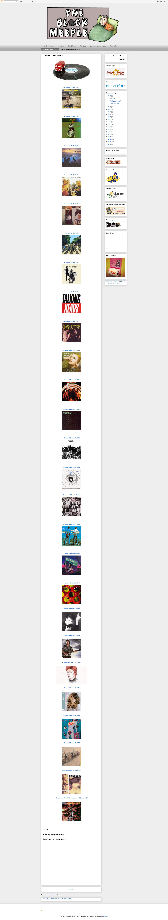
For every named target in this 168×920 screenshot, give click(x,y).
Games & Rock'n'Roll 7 (71, 262)
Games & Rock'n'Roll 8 (71, 292)
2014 (109, 134)
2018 (109, 124)
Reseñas (83, 46)
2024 (109, 109)
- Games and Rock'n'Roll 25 (71, 770)
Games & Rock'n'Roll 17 (72, 553)
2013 (109, 136)
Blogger (105, 916)
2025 (109, 107)
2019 (109, 122)
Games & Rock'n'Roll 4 (71, 175)
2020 (109, 119)
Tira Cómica (72, 46)
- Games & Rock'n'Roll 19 (71, 608)
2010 (109, 144)
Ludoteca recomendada (98, 46)
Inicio (71, 889)
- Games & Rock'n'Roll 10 (71, 350)
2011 (109, 141)
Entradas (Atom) (55, 895)
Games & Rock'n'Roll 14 (72, 467)
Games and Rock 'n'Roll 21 (72, 662)
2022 (109, 114)
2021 (109, 117)
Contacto (61, 46)
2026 (109, 96)
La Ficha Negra (48, 46)
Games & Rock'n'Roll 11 (72, 380)
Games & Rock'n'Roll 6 (71, 233)
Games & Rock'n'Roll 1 (71, 87)
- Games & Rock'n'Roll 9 (71, 321)
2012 (109, 139)
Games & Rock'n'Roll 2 (71, 116)
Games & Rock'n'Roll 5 (71, 204)
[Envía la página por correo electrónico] (47, 829)
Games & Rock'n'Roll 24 (72, 743)
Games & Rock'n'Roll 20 (72, 635)
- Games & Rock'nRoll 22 (71, 688)
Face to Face (114, 46)
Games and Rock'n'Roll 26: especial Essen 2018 (72, 798)
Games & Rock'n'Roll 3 (71, 146)
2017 (109, 126)
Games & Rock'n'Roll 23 (72, 715)
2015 (109, 131)
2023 (109, 112)
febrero (112, 98)
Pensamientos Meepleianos (70, 49)
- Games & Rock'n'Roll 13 (71, 438)
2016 (109, 129)
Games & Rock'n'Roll (50, 49)
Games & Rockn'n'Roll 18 (71, 583)
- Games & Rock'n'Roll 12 (71, 409)
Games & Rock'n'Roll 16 (72, 524)
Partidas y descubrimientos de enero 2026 (115, 102)
